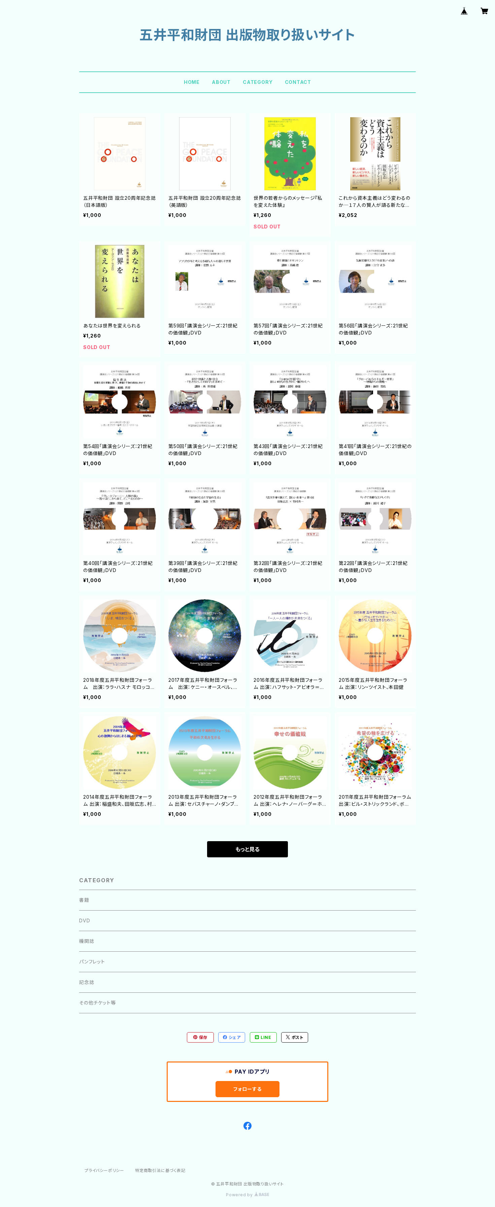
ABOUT (221, 82)
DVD (84, 920)
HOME (192, 82)
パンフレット (92, 961)
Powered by (240, 1194)
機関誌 (86, 941)
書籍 (84, 900)
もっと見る (247, 849)
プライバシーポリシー (104, 1170)
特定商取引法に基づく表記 (160, 1170)
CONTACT (298, 82)
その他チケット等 (97, 1003)
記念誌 (86, 982)
